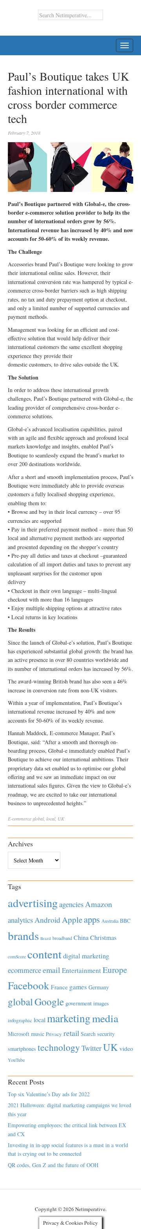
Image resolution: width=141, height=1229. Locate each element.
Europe (115, 969)
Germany (99, 987)
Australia (109, 921)
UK (61, 818)
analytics (20, 920)
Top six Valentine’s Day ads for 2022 (49, 1094)
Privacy (54, 1033)
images (101, 1003)
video (126, 1048)
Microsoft (18, 1033)
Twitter (91, 1048)
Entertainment (81, 970)
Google (49, 1001)
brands (23, 935)
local (50, 818)
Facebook (28, 985)
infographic (20, 1020)
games (78, 986)
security (106, 1033)
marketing (68, 1018)
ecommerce (24, 970)
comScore (17, 957)
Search (88, 1033)
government (78, 1003)
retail (71, 1033)
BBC (125, 920)
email (51, 970)
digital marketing (86, 955)
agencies (71, 904)
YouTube (16, 1060)
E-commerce (19, 818)
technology (59, 1047)
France (59, 987)
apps (92, 919)
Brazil (45, 938)
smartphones (22, 1048)
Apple (72, 919)
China (81, 937)
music (37, 1033)
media (105, 1018)
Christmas (103, 937)
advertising (33, 902)
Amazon (98, 904)
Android (47, 920)
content (44, 954)
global (38, 818)
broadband (62, 938)
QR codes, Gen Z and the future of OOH (53, 1165)
